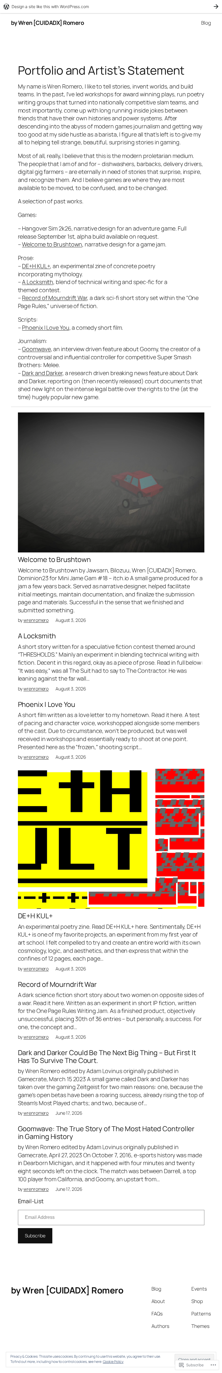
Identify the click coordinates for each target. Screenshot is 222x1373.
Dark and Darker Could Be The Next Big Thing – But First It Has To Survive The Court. (107, 1056)
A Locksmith (37, 282)
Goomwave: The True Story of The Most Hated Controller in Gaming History (106, 1132)
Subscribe (35, 1235)
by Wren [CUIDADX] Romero (47, 23)
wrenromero (36, 620)
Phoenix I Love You (45, 327)
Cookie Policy (113, 1361)
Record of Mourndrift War (54, 298)
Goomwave (36, 349)
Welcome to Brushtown (52, 244)
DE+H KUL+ (36, 266)
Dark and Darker (42, 373)
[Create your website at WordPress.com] (111, 6)
